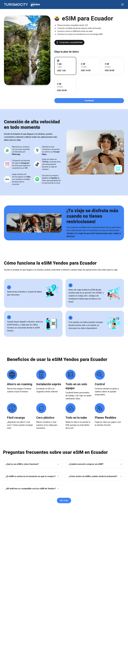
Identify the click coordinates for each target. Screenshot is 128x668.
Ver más (64, 500)
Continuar (89, 100)
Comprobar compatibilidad (70, 42)
